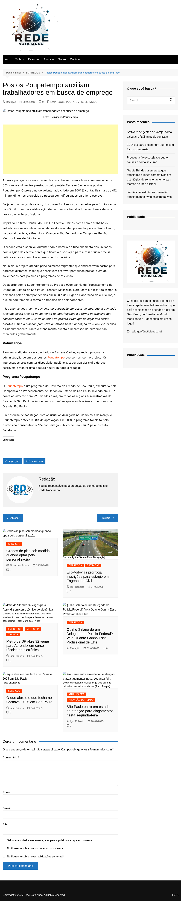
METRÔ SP (33, 629)
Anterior (14, 517)
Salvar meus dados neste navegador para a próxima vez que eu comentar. (50, 840)
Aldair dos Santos (19, 565)
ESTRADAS (93, 565)
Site (5, 824)
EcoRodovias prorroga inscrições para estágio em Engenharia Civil (88, 576)
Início (7, 59)
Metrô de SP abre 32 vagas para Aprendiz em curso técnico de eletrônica (28, 645)
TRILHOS (13, 634)
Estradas (33, 59)
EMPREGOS (57, 101)
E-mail (6, 808)
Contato (75, 59)
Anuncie (48, 59)
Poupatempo (56, 357)
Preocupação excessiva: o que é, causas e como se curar (147, 160)
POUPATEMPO (74, 101)
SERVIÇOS (91, 101)
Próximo (105, 517)
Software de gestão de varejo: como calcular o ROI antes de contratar (149, 134)
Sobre (62, 59)
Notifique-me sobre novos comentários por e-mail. (36, 848)
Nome (6, 792)
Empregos (13, 461)
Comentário (11, 757)
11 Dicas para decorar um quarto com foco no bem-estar (150, 147)
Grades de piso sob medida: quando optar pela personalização (28, 555)
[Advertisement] (60, 149)
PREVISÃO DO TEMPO (81, 700)
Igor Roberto (77, 586)
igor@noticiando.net (149, 331)
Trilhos (19, 59)
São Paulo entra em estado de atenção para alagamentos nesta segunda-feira (90, 711)
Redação (11, 101)
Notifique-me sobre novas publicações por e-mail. (35, 856)
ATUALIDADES (76, 694)
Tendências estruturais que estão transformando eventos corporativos (149, 194)
